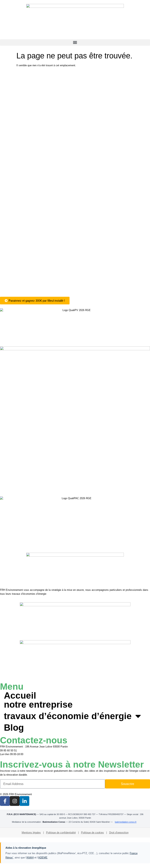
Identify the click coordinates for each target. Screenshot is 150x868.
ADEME (42, 857)
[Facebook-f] (5, 801)
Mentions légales (31, 832)
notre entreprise (38, 704)
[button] (75, 42)
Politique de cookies (92, 832)
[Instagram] (15, 801)
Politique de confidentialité (61, 832)
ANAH (30, 857)
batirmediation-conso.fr (126, 822)
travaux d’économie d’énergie (68, 716)
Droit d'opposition (119, 832)
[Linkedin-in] (24, 801)
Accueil (20, 695)
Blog (14, 727)
